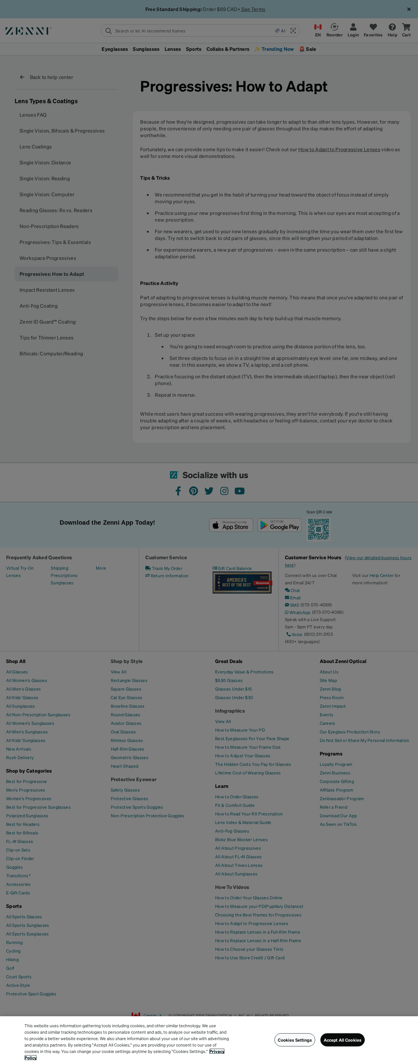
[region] (209, 1040)
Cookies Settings (295, 1040)
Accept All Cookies (343, 1040)
